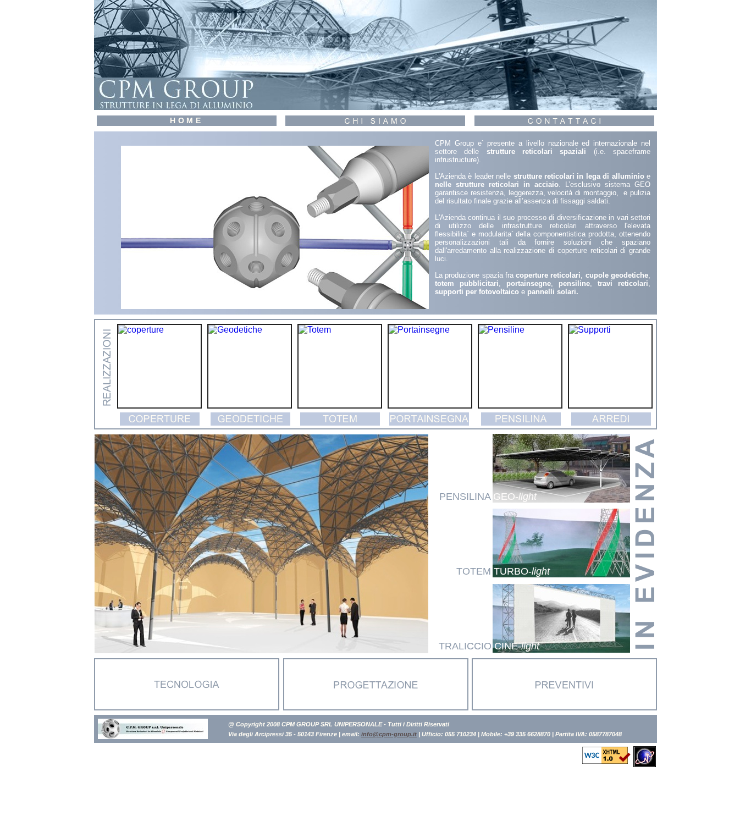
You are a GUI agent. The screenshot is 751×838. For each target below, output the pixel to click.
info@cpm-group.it (389, 734)
